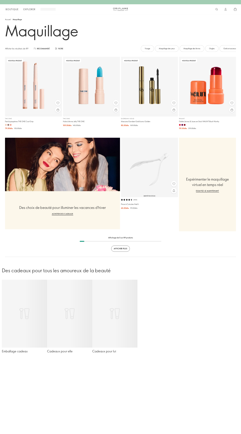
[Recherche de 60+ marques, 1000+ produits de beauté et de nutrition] (217, 9)
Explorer (29, 9)
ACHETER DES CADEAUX (62, 214)
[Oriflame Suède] (120, 9)
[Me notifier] (174, 191)
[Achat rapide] (58, 110)
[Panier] (235, 9)
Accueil (8, 19)
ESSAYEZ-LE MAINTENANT (207, 191)
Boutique (12, 9)
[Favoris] (58, 103)
